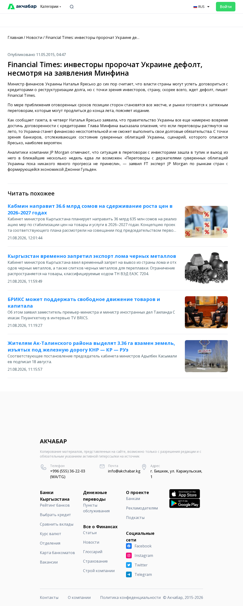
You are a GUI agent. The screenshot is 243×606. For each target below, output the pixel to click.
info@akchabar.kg (124, 471)
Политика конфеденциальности (130, 597)
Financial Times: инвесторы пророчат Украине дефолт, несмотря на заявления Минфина (128, 37)
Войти (226, 6)
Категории (49, 7)
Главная (15, 37)
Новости (34, 37)
